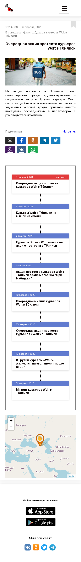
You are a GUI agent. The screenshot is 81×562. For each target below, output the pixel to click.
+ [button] (11, 420)
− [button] (11, 426)
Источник (69, 131)
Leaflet (71, 476)
